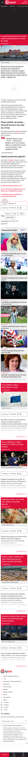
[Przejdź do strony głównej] (10, 2)
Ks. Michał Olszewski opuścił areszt (11, 186)
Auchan (18, 131)
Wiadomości (12, 6)
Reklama (5, 700)
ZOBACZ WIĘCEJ (10, 217)
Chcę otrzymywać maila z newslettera (12, 725)
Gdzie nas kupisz (7, 687)
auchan (7, 214)
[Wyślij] (26, 720)
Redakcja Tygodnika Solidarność (11, 676)
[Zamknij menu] (2, 2)
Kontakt (5, 695)
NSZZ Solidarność (24, 2)
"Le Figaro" (11, 160)
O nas (4, 679)
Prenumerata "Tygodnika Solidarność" (12, 681)
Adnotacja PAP (6, 697)
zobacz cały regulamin (8, 741)
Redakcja (5, 689)
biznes (14, 214)
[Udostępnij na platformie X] (20, 208)
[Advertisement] (14, 21)
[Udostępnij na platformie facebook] (18, 208)
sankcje (22, 214)
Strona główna (4, 6)
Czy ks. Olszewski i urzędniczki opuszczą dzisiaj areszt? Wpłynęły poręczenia (13, 190)
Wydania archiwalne (8, 692)
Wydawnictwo (6, 684)
